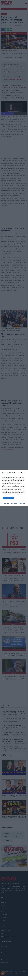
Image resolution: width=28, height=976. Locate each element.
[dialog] (14, 488)
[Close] (25, 473)
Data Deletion (6, 503)
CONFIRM (8, 498)
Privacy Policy (22, 503)
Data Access (14, 503)
